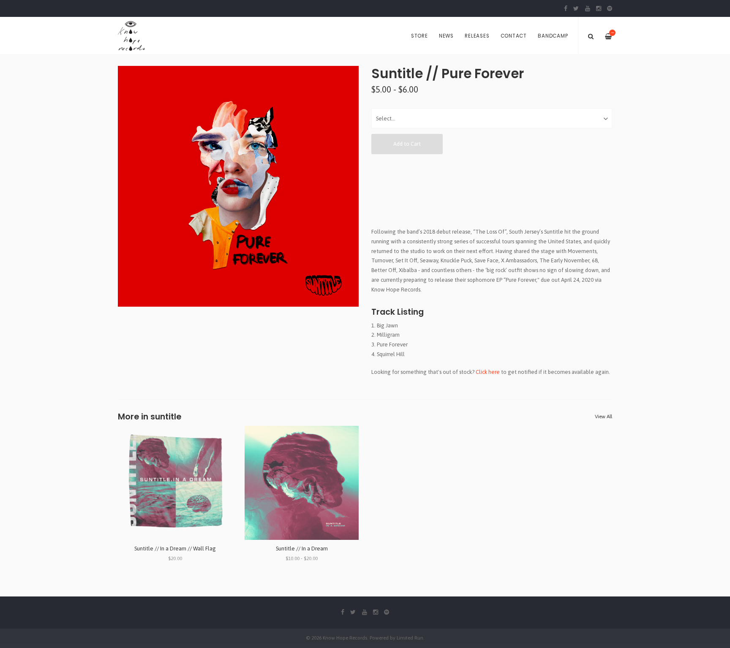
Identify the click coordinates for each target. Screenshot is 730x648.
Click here (488, 372)
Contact (514, 36)
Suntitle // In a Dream (302, 548)
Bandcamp (553, 36)
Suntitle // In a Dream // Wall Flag (175, 548)
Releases (477, 36)
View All (603, 416)
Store (419, 36)
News (446, 36)
